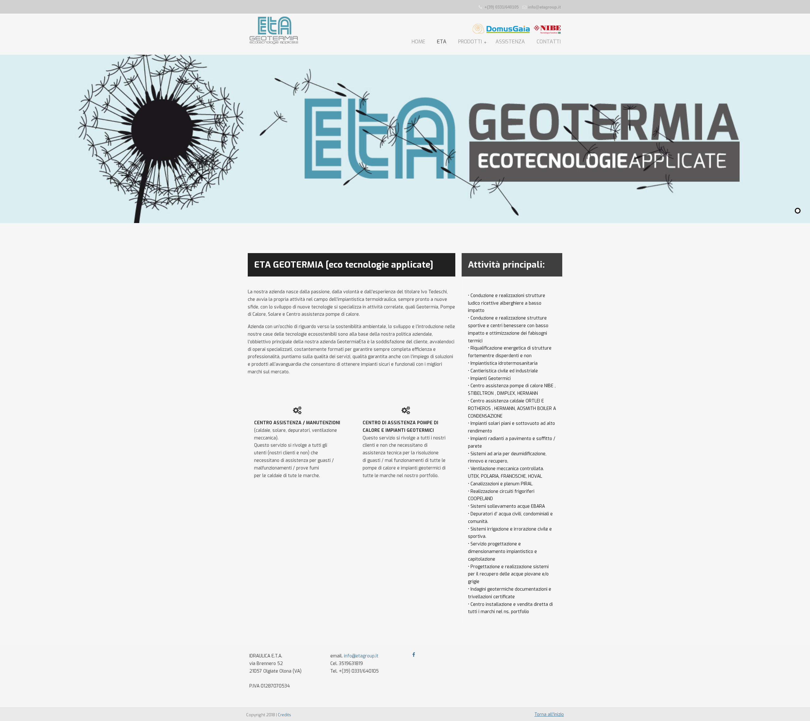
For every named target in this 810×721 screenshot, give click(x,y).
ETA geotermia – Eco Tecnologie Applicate (273, 30)
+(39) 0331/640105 (501, 7)
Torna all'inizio (549, 715)
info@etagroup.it (544, 7)
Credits (284, 715)
